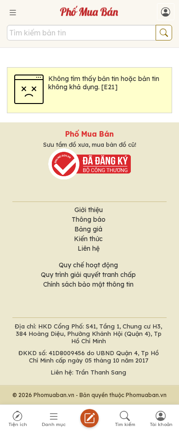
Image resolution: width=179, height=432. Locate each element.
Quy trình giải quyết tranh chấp (88, 275)
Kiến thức (88, 239)
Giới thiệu (88, 210)
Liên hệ (89, 248)
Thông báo (89, 219)
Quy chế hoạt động (88, 265)
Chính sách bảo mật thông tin (88, 284)
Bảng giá (88, 229)
